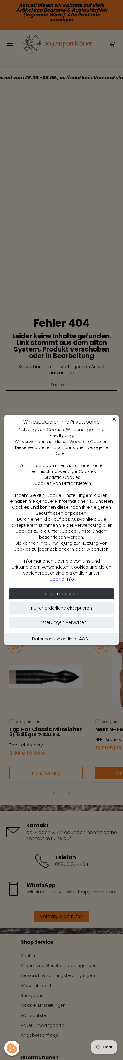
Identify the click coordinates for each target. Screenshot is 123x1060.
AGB (83, 639)
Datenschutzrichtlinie (54, 639)
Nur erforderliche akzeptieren (61, 608)
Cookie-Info (61, 579)
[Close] (114, 419)
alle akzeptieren (61, 594)
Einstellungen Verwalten (62, 622)
